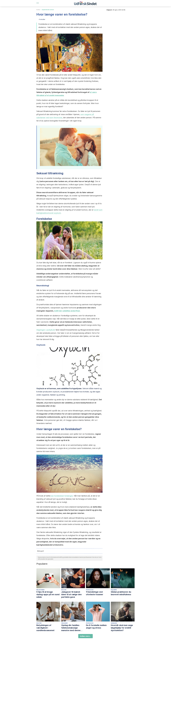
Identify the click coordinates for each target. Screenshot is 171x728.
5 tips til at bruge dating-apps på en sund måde (47, 594)
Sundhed (114, 623)
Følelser (64, 623)
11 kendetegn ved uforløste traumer (94, 593)
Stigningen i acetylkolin (45, 330)
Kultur (38, 9)
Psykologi (89, 590)
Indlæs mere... (85, 636)
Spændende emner (48, 9)
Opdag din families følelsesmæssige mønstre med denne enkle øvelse (70, 628)
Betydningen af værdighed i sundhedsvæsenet (45, 628)
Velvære (114, 590)
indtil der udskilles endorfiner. (67, 311)
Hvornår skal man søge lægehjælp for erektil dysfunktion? (122, 628)
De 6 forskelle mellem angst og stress (96, 626)
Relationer (40, 590)
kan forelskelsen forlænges (61, 496)
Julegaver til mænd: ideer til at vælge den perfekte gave (71, 594)
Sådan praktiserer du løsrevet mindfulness (121, 593)
